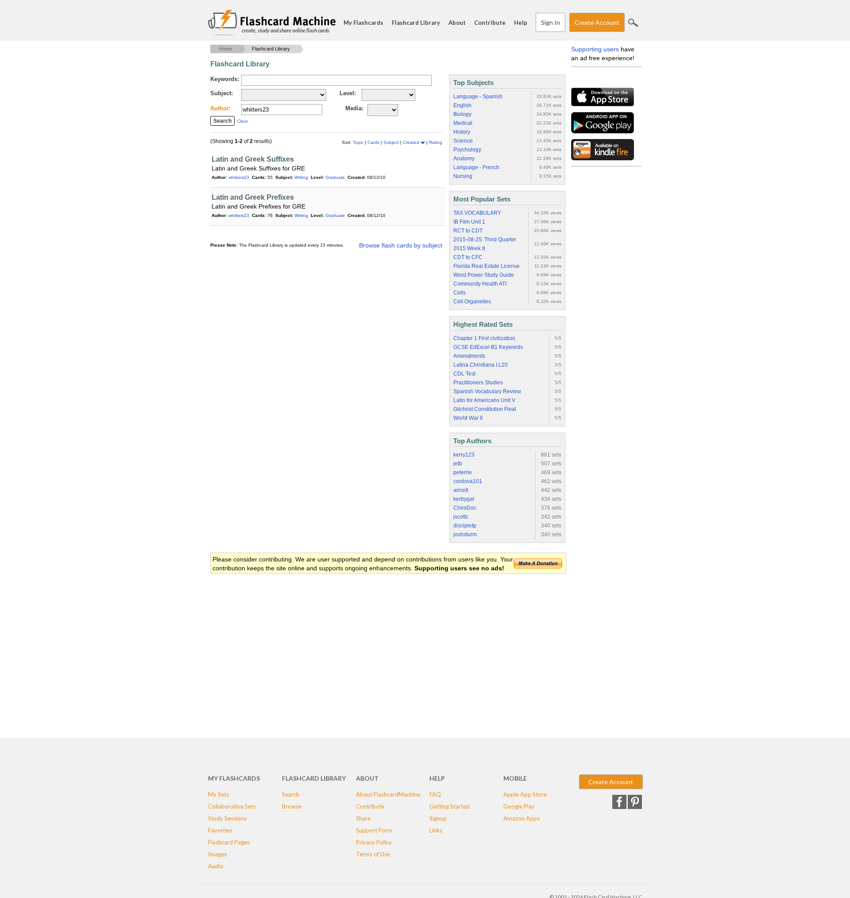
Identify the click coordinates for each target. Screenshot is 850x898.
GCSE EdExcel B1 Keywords (488, 347)
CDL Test (464, 374)
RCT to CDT (468, 231)
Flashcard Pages (229, 842)
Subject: (221, 93)
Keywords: (224, 79)
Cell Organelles (472, 301)
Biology (462, 114)
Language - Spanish (477, 96)
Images (217, 854)
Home (225, 48)
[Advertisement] (371, 646)
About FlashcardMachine (388, 794)
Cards (374, 142)
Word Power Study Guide (483, 275)
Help (520, 22)
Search (633, 22)
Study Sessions (227, 818)
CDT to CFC (468, 257)
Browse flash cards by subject (400, 245)
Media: (354, 108)
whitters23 (238, 177)
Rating (435, 142)
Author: (220, 108)
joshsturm (465, 534)
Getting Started (449, 806)
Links (435, 830)
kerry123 (464, 455)
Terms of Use (373, 854)
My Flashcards (363, 22)
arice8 (460, 490)
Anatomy (464, 158)
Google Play (519, 806)
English (462, 105)
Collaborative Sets (232, 806)
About (457, 22)
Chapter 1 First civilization (484, 338)
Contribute (490, 22)
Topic (359, 142)
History (461, 132)
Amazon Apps (521, 818)
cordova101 (467, 481)
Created (412, 142)
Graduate (335, 177)
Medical (462, 123)
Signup (438, 818)
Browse (291, 806)
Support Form (374, 830)
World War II (468, 418)
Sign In (550, 22)
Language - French (476, 167)
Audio (216, 866)
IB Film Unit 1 (469, 222)
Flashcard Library (416, 22)
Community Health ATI (479, 284)
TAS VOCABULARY (477, 213)
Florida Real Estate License (486, 266)
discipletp (464, 526)
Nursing (462, 176)
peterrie (462, 472)
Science (463, 141)
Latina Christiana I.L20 (480, 365)
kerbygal (463, 499)
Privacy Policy (374, 842)
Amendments (469, 356)
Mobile (515, 778)
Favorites (220, 830)
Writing (301, 177)
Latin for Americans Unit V (484, 400)
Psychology (467, 150)
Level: (348, 93)
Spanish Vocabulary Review (487, 391)
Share (363, 818)
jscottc (460, 517)
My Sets (218, 794)
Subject (391, 142)
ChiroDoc (464, 508)
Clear (242, 121)
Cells (459, 293)
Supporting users (595, 49)
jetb (457, 464)
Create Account (597, 22)
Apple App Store (525, 794)
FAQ (435, 794)
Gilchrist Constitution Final (484, 409)
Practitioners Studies (478, 382)
